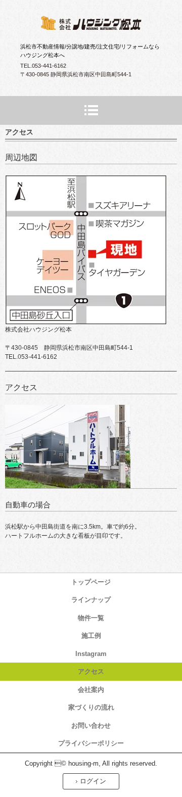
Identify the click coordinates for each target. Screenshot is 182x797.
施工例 (91, 635)
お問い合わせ (91, 725)
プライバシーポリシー (91, 743)
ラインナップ (91, 599)
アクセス (91, 671)
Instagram (91, 654)
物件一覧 (91, 618)
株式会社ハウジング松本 (91, 24)
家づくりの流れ (91, 707)
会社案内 (91, 689)
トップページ (91, 582)
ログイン (93, 781)
